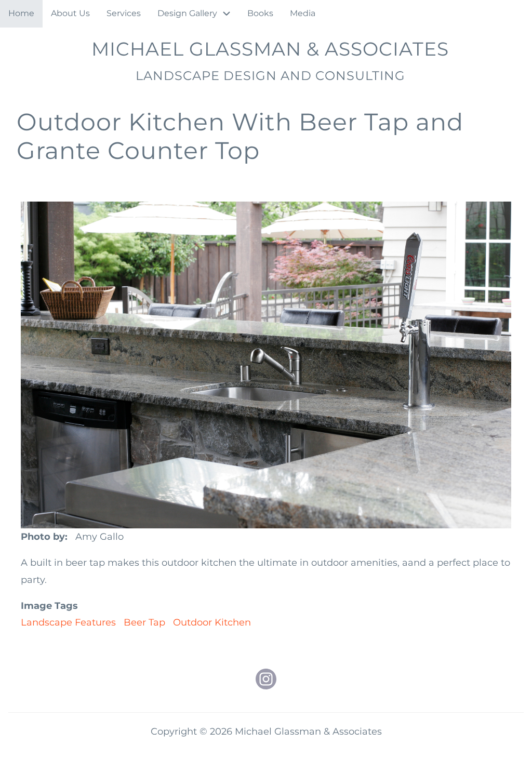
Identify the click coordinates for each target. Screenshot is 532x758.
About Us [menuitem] (70, 13)
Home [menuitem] (21, 13)
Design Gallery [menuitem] (187, 13)
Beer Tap (144, 622)
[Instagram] (266, 679)
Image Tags (49, 605)
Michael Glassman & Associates (270, 48)
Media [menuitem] (302, 13)
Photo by (43, 536)
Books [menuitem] (260, 13)
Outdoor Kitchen (212, 622)
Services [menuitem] (124, 13)
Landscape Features (68, 622)
